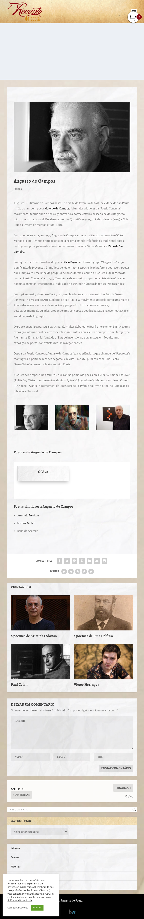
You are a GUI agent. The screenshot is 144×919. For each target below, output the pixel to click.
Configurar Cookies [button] (18, 907)
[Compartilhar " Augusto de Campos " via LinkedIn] (89, 561)
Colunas (15, 857)
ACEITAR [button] (37, 907)
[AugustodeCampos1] (31, 428)
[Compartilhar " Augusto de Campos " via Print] (104, 561)
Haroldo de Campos (57, 208)
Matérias (15, 866)
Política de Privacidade (20, 900)
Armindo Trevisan (28, 515)
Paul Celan (19, 684)
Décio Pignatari (72, 262)
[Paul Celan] (40, 661)
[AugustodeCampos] (72, 428)
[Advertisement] (72, 51)
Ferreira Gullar (25, 523)
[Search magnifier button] (134, 809)
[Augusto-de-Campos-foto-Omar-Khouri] (113, 428)
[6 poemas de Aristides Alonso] (40, 612)
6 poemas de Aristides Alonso (34, 635)
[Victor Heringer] (103, 661)
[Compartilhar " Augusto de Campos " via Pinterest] (82, 561)
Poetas (18, 188)
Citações (15, 848)
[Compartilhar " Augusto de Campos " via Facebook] (59, 561)
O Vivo (43, 471)
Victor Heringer (86, 684)
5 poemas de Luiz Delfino (93, 635)
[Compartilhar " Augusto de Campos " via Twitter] (67, 561)
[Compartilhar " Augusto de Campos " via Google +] (74, 561)
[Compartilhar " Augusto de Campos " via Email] (97, 561)
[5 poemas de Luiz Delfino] (103, 612)
